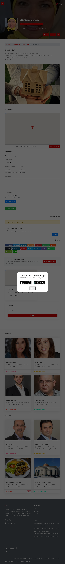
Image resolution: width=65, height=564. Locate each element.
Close (32, 288)
